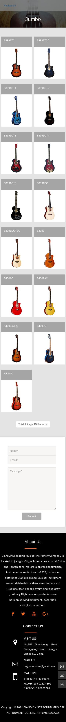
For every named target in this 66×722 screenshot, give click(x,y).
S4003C (41, 325)
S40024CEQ (11, 325)
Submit (31, 516)
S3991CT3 (10, 135)
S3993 (40, 230)
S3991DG (42, 183)
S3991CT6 (10, 183)
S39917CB (43, 40)
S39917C (9, 40)
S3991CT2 (43, 88)
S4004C (8, 373)
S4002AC (42, 278)
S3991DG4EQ (12, 230)
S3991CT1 (10, 88)
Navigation (10, 5)
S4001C (8, 278)
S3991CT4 (43, 135)
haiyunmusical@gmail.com (39, 666)
